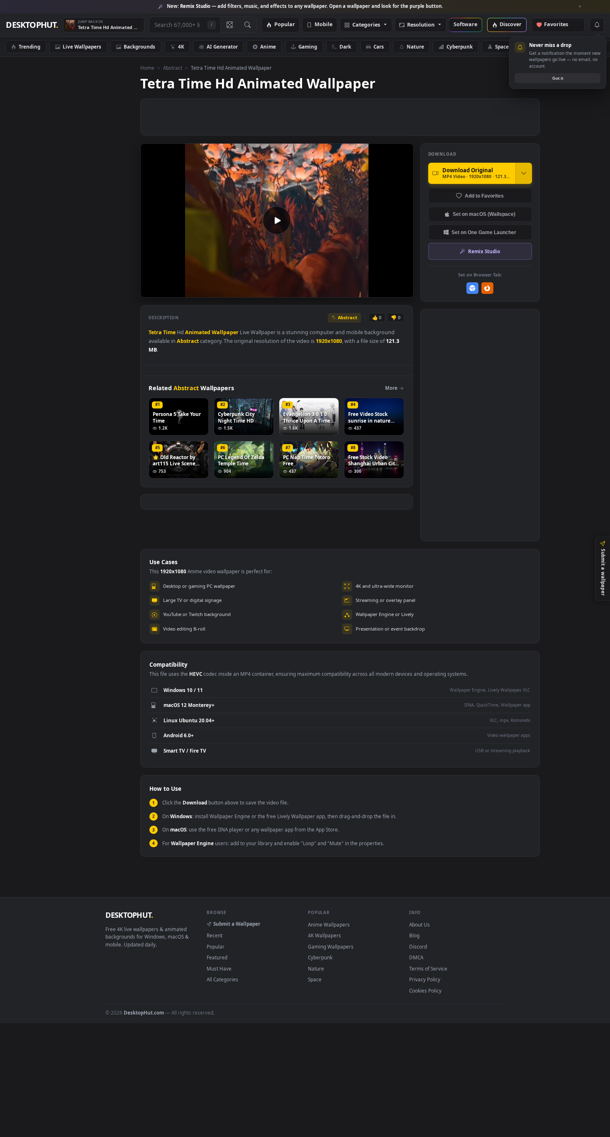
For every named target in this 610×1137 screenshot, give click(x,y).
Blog (414, 935)
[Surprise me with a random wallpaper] (229, 25)
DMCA (416, 957)
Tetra (155, 332)
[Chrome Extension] (472, 288)
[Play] (151, 290)
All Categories (222, 979)
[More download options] (523, 173)
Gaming (307, 46)
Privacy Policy (424, 979)
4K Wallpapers (324, 935)
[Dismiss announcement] (580, 6)
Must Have (219, 968)
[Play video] (277, 220)
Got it (557, 78)
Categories (366, 25)
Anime (268, 46)
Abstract (172, 67)
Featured (217, 957)
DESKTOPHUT (129, 915)
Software (465, 24)
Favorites (560, 24)
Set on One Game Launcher (483, 232)
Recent (214, 935)
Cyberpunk (460, 46)
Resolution (420, 25)
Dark (345, 46)
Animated (197, 332)
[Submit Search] (247, 25)
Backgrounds (139, 46)
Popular (284, 24)
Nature (415, 46)
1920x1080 (329, 341)
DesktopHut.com (144, 1012)
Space (502, 46)
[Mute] (357, 290)
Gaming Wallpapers (331, 946)
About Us (419, 924)
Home (147, 67)
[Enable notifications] (597, 25)
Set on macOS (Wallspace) (484, 214)
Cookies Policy (425, 990)
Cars (378, 46)
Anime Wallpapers (329, 924)
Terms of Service (428, 968)
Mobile (323, 24)
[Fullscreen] (403, 290)
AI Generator (222, 46)
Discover (511, 24)
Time (169, 332)
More (391, 388)
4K (181, 46)
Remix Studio (484, 251)
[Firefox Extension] (487, 288)
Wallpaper (225, 332)
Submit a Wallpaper (236, 923)
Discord (418, 946)
